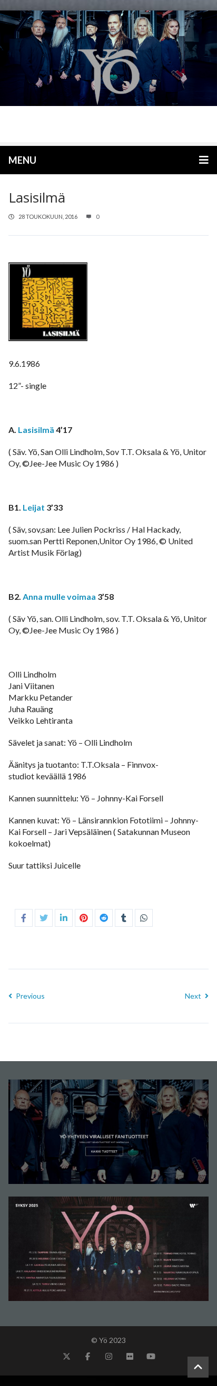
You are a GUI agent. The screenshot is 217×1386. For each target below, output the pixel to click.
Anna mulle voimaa (59, 596)
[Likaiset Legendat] (108, 76)
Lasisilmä (36, 430)
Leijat (34, 507)
